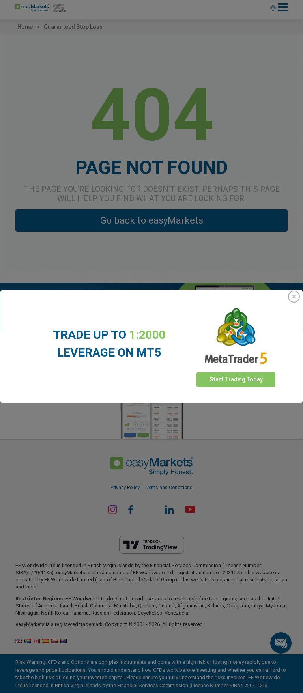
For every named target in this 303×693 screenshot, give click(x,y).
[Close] (294, 296)
